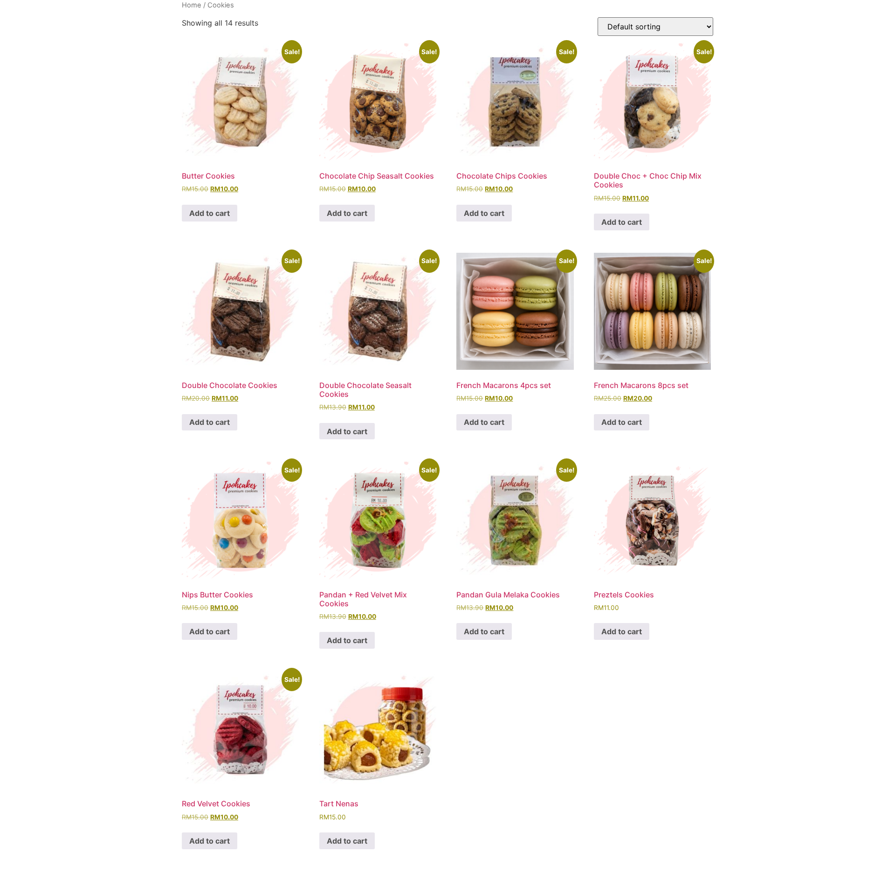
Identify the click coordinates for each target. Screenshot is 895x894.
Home (191, 5)
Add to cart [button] (209, 213)
